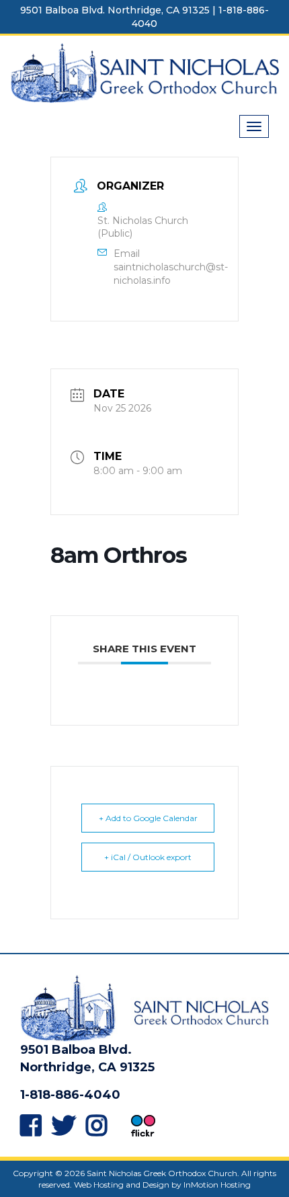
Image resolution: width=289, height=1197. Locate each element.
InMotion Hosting (217, 1185)
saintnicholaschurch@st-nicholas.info (171, 273)
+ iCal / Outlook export (148, 857)
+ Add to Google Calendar (148, 818)
